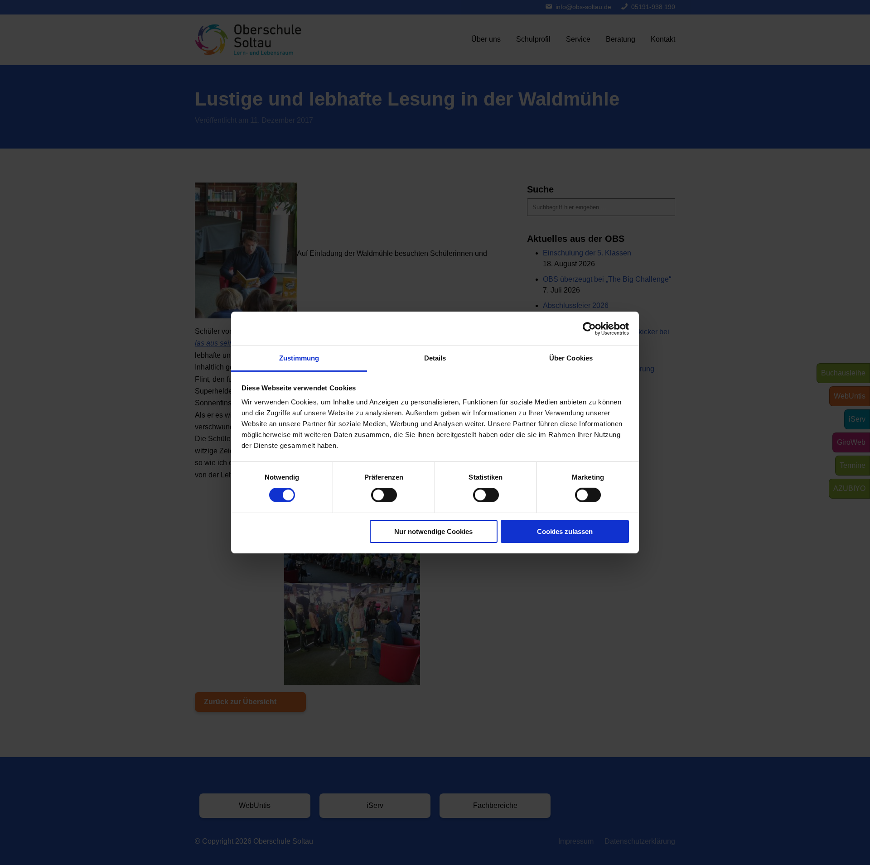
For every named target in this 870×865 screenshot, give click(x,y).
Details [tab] (435, 358)
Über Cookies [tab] (571, 358)
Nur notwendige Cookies (433, 531)
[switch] (384, 495)
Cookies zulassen (565, 531)
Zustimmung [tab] (299, 358)
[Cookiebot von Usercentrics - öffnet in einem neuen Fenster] (589, 328)
